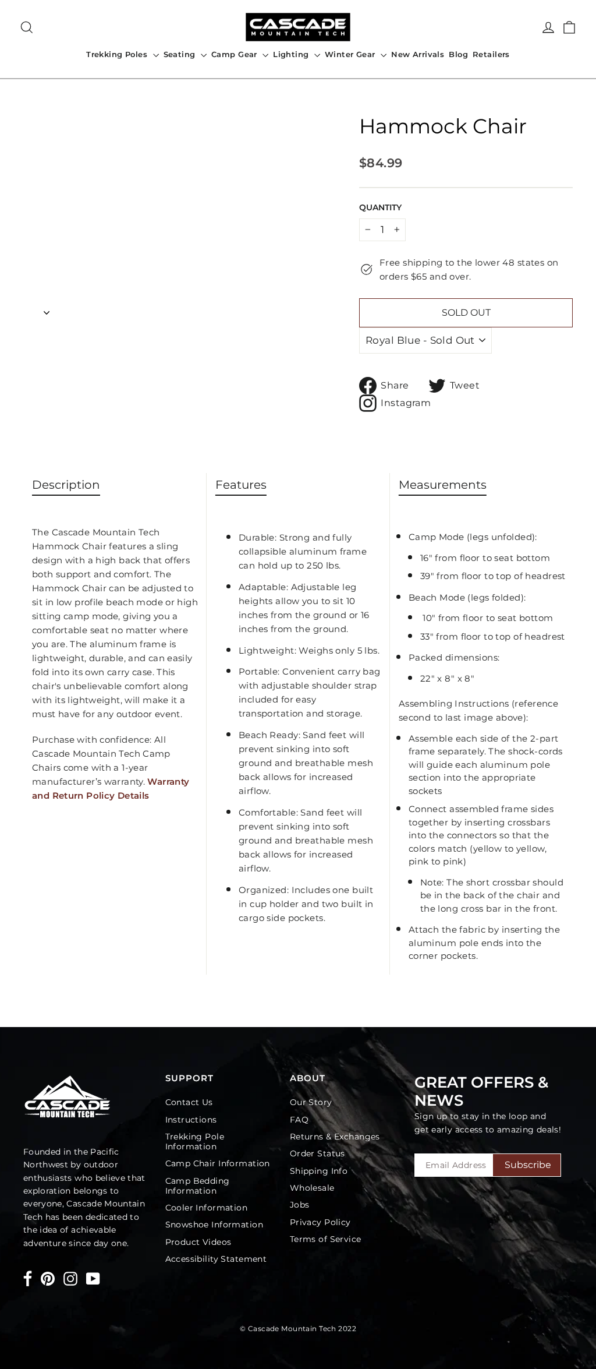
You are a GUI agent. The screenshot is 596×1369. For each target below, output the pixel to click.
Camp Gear (235, 54)
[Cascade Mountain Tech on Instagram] (70, 1278)
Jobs (300, 1204)
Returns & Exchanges (335, 1136)
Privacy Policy (320, 1222)
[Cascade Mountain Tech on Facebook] (27, 1281)
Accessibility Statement (216, 1259)
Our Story (311, 1102)
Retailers (491, 54)
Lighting (292, 54)
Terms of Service (325, 1239)
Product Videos (198, 1242)
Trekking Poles (118, 54)
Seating (181, 54)
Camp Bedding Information (197, 1186)
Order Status (317, 1153)
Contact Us (189, 1102)
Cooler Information (206, 1207)
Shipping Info (319, 1171)
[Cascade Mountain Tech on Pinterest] (48, 1278)
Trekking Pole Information (195, 1141)
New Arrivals (417, 54)
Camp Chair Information (217, 1163)
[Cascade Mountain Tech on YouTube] (93, 1278)
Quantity (380, 207)
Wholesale (312, 1188)
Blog (458, 54)
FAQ (299, 1119)
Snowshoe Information (214, 1224)
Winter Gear (351, 54)
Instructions (191, 1119)
